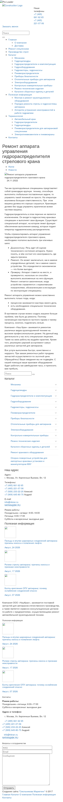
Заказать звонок (10, 26)
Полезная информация (20, 94)
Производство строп (18, 51)
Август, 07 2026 (12, 594)
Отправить (9, 787)
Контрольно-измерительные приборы (33, 85)
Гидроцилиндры (23, 60)
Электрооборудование (26, 82)
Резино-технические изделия (29, 88)
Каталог (12, 54)
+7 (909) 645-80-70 (14, 494)
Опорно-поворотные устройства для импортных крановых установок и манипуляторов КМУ (29, 461)
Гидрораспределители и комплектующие (35, 63)
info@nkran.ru (11, 502)
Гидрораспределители (26, 122)
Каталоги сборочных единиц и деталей (34, 91)
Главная (12, 39)
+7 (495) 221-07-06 (39, 22)
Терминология (15, 115)
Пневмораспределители (27, 73)
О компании (21, 42)
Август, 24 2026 (12, 547)
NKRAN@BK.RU (12, 505)
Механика (19, 57)
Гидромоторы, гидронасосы (28, 70)
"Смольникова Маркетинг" (32, 791)
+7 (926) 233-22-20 (14, 491)
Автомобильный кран (25, 118)
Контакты (13, 137)
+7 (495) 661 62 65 (39, 16)
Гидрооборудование (25, 66)
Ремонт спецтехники (18, 48)
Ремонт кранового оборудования (27, 452)
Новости (12, 169)
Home (11, 166)
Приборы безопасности (26, 76)
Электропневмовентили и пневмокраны (34, 134)
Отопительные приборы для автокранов (35, 79)
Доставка (19, 45)
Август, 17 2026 (12, 571)
